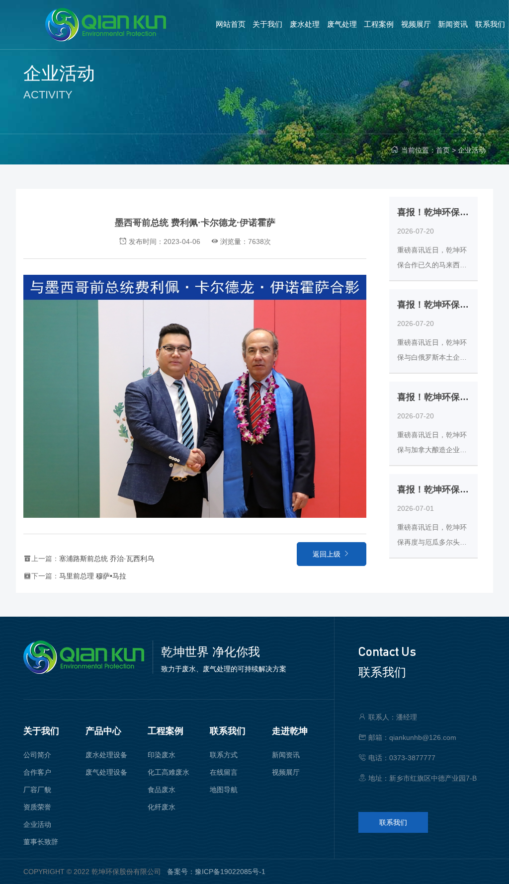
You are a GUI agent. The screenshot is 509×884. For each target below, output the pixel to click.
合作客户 (37, 772)
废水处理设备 (106, 755)
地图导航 (224, 790)
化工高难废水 (168, 772)
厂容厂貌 (37, 790)
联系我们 (228, 731)
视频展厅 (286, 772)
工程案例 (165, 731)
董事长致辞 (40, 842)
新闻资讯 (286, 755)
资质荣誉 (37, 807)
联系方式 (224, 755)
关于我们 (41, 731)
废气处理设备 (106, 772)
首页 (443, 150)
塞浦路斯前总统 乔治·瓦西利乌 (106, 559)
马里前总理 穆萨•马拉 (92, 576)
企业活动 (472, 150)
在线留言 (224, 772)
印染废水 (161, 755)
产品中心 (103, 731)
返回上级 (327, 554)
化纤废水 (161, 807)
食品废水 (161, 790)
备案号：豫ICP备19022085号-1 (216, 872)
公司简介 (37, 755)
